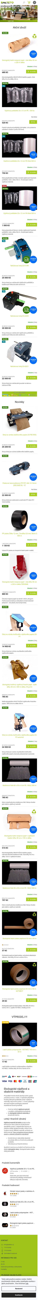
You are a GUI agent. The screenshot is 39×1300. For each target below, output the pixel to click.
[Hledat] (24, 3)
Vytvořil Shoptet (21, 1266)
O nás (3, 1238)
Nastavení (18, 1289)
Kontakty (4, 1246)
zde (27, 1283)
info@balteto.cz (9, 1221)
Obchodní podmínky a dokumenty (11, 1243)
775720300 (7, 1224)
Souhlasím (19, 1295)
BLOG (3, 1241)
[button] (3, 13)
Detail (31, 119)
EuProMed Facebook (10, 1230)
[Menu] (34, 3)
